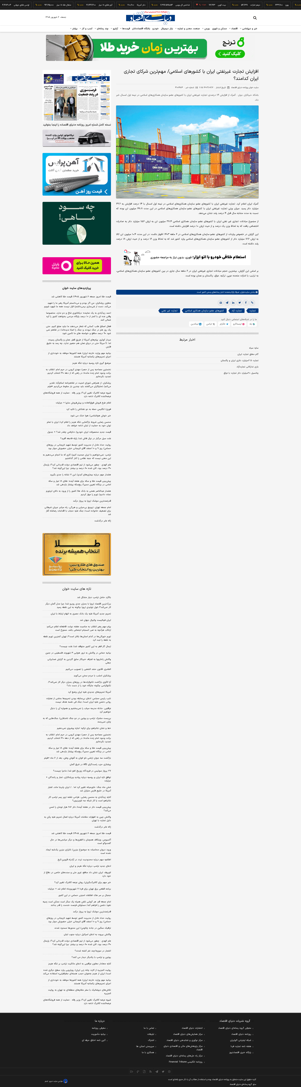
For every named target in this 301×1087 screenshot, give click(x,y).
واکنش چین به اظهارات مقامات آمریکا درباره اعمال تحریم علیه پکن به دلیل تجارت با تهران (77, 818)
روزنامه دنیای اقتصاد (241, 1034)
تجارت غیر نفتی (169, 311)
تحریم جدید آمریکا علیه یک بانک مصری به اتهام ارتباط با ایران (81, 614)
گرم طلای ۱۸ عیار (83, 5)
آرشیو (115, 28)
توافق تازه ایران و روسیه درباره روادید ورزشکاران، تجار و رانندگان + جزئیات (78, 779)
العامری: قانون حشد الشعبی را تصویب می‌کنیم (88, 669)
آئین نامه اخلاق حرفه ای (94, 1040)
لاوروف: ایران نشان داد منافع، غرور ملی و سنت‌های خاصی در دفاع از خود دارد (77, 874)
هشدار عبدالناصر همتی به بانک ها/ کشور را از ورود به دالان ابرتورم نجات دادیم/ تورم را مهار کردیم (78, 492)
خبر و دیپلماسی (249, 28)
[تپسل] (125, 251)
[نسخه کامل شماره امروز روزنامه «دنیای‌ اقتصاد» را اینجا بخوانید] (77, 95)
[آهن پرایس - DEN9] (77, 174)
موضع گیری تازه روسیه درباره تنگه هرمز (91, 363)
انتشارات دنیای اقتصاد (192, 1028)
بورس (206, 28)
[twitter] (239, 303)
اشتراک (151, 1040)
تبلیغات (150, 1034)
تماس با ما (149, 1028)
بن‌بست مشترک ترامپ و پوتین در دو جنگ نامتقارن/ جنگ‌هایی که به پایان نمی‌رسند (77, 720)
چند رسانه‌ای (102, 28)
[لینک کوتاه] (252, 303)
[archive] (131, 1071)
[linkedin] (233, 303)
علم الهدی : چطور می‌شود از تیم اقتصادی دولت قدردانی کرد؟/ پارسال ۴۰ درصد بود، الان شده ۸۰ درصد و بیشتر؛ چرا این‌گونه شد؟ (77, 466)
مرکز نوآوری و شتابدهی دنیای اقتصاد (185, 1040)
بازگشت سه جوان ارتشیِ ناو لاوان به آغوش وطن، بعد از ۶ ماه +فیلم (77, 758)
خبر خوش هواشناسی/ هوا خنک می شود (90, 416)
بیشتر (74, 28)
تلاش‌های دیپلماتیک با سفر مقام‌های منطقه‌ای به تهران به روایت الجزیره (79, 991)
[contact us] (138, 1071)
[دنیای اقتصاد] (150, 18)
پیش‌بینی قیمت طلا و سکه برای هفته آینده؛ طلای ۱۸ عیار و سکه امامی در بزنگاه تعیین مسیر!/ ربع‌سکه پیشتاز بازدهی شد (79, 482)
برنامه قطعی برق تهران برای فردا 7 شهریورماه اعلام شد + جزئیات (79, 889)
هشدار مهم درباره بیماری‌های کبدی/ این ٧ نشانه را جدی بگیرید (80, 474)
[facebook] (246, 303)
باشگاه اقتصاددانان (141, 28)
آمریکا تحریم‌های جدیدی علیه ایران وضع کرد (89, 692)
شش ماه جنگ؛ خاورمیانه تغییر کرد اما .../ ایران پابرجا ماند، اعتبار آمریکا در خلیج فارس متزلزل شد (79, 789)
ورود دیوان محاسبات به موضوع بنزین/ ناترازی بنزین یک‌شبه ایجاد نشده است (78, 851)
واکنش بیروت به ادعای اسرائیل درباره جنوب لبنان (87, 934)
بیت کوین (199, 5)
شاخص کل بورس (160, 5)
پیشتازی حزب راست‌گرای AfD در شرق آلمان (90, 764)
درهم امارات (233, 5)
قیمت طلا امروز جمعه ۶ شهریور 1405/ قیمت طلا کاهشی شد (81, 833)
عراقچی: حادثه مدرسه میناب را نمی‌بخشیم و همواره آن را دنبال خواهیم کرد (80, 710)
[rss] (150, 1071)
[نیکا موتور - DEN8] (77, 138)
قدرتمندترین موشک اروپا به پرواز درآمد (92, 501)
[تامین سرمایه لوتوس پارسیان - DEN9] (77, 223)
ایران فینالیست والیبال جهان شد (95, 620)
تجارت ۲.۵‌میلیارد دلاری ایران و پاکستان (239, 360)
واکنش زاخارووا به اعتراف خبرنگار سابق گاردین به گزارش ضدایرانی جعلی (79, 661)
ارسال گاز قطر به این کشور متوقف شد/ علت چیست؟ (85, 646)
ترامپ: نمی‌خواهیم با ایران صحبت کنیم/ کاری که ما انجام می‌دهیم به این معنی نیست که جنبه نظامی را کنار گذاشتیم (77, 456)
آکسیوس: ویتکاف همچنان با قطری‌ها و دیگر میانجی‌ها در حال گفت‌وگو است (80, 841)
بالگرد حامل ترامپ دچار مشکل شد (94, 597)
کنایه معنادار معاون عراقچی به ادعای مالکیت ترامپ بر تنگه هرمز (79, 964)
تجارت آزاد (236, 311)
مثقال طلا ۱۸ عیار (41, 5)
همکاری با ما (148, 1052)
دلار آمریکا (118, 5)
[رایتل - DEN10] (77, 265)
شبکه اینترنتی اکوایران (240, 1040)
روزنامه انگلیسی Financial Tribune (186, 1062)
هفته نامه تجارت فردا (241, 1046)
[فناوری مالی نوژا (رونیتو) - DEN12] (77, 554)
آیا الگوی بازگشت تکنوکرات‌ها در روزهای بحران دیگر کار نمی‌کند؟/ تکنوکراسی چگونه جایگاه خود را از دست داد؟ (79, 683)
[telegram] (227, 303)
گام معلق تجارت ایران (247, 354)
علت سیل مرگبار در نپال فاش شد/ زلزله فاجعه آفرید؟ (85, 438)
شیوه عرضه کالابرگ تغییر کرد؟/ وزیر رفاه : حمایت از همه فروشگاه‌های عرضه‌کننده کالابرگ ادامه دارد (77, 394)
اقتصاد (234, 28)
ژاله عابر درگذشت (102, 521)
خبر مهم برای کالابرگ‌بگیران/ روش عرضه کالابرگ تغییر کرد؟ (82, 882)
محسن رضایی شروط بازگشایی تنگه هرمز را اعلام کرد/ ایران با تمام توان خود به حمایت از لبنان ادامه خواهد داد (79, 423)
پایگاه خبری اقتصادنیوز (240, 1052)
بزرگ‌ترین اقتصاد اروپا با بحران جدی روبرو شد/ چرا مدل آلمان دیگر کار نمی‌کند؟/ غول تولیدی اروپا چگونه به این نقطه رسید (78, 605)
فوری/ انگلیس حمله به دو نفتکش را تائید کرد (88, 409)
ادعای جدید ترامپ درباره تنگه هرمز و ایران (90, 866)
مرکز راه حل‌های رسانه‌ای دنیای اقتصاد (184, 1056)
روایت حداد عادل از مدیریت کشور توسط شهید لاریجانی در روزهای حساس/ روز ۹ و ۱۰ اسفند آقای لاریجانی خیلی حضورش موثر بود (79, 446)
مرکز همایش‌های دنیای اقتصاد (188, 1034)
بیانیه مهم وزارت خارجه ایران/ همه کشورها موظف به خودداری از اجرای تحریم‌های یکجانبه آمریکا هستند (79, 355)
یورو (264, 5)
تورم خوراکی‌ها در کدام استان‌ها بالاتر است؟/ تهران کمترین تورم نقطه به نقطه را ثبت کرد (77, 638)
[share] (144, 1071)
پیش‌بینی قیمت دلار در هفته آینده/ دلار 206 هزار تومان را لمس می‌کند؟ (80, 808)
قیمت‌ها (125, 28)
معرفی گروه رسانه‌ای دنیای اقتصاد (234, 1028)
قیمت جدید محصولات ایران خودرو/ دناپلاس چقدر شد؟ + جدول (79, 432)
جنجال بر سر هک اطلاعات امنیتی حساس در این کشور (84, 895)
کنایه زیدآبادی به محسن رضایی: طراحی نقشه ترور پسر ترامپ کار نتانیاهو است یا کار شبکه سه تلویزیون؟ (79, 798)
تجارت (252, 311)
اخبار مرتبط (187, 339)
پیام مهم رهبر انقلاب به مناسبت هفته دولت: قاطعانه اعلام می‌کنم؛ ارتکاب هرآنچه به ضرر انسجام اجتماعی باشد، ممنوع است (79, 628)
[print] (220, 303)
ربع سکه (296, 5)
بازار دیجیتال (167, 28)
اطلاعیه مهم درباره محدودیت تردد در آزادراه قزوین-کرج (84, 859)
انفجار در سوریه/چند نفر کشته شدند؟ (93, 951)
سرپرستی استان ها (145, 1046)
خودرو (155, 28)
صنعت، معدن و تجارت (188, 28)
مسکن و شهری (219, 28)
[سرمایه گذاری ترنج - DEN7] (150, 48)
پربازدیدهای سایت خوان (76, 288)
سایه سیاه (253, 348)
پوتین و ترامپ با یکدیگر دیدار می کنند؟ (91, 957)
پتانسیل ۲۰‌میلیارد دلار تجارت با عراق (241, 373)
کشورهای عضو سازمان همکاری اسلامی (204, 311)
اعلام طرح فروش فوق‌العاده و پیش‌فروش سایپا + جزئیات (83, 403)
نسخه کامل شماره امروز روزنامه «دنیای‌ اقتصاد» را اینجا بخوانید (77, 125)
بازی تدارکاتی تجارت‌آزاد (247, 367)
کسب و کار (86, 28)
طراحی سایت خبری (56, 1081)
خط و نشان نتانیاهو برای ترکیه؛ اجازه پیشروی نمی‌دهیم (84, 728)
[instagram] (169, 1071)
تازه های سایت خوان (76, 589)
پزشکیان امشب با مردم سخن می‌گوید (92, 676)
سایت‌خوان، (244, 292)
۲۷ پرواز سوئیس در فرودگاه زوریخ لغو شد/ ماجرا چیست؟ (82, 771)
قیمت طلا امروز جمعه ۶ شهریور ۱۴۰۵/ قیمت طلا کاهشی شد (81, 296)
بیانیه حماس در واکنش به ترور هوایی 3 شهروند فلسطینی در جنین (78, 653)
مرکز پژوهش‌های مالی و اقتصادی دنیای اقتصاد (183, 1048)
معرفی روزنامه (99, 1028)
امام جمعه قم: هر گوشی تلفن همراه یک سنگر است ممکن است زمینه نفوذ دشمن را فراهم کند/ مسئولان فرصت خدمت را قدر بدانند (77, 903)
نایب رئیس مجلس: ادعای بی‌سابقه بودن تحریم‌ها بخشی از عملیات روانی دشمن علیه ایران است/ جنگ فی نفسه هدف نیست (78, 700)
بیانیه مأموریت (98, 1034)
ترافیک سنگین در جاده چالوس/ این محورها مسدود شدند (82, 928)
